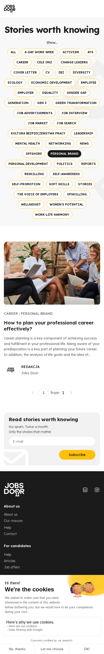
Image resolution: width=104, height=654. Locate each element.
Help (7, 527)
